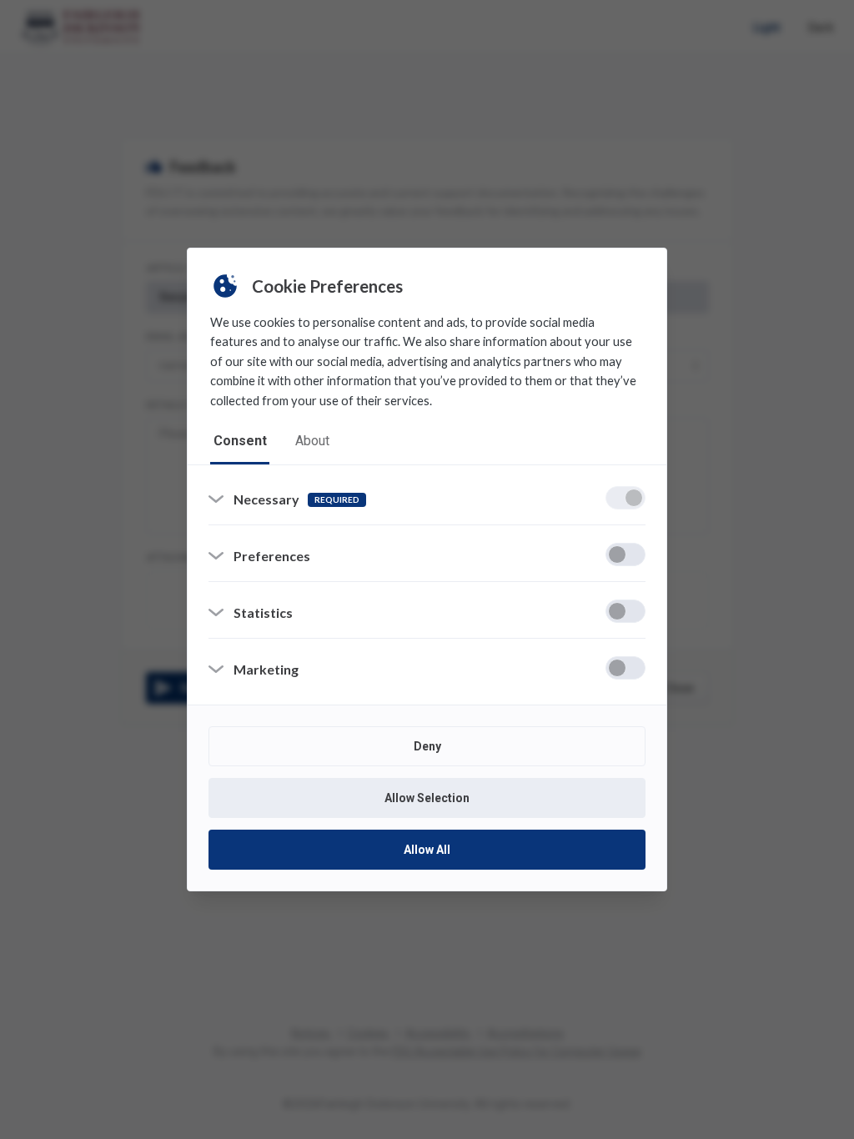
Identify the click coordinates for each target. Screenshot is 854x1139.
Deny (427, 746)
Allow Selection (427, 798)
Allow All (427, 849)
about (312, 441)
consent (240, 441)
